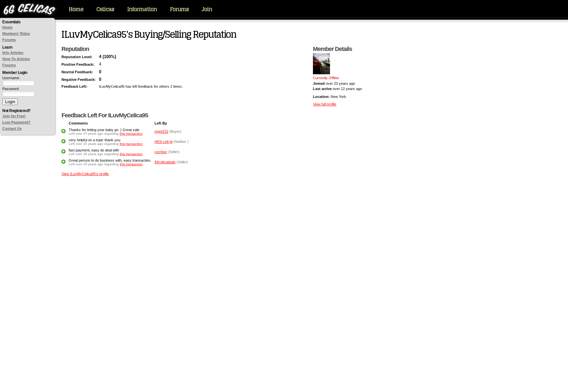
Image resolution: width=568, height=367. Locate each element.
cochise (160, 152)
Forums (179, 9)
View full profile (324, 104)
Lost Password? (16, 122)
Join (207, 9)
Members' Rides (16, 33)
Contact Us (12, 128)
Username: (11, 78)
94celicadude (165, 162)
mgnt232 (161, 131)
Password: (10, 89)
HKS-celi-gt (163, 142)
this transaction (131, 133)
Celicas (105, 9)
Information (142, 9)
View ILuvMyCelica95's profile (85, 174)
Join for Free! (14, 116)
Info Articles (12, 53)
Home (76, 9)
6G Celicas (29, 10)
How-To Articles (16, 59)
